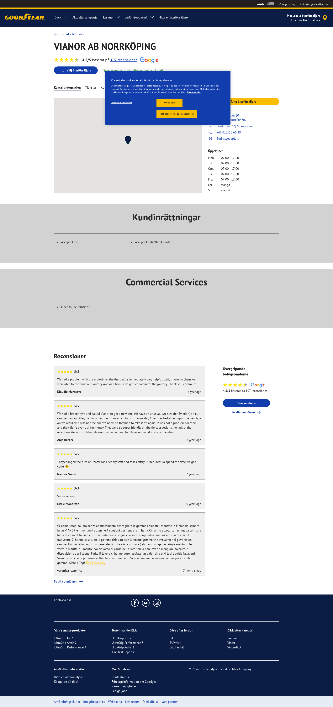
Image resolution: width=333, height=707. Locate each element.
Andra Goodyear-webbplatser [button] (314, 4)
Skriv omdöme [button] (246, 403)
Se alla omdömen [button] (243, 412)
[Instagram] (157, 603)
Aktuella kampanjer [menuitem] (85, 17)
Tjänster (90, 87)
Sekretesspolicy (194, 92)
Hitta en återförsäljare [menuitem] (173, 17)
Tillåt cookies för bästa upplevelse (177, 114)
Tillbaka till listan (72, 34)
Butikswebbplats (228, 138)
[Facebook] (135, 603)
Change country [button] (287, 4)
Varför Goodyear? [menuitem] (136, 17)
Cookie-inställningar (121, 102)
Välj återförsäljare (79, 70)
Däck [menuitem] (58, 17)
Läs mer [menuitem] (108, 17)
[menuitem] (260, 4)
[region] (167, 98)
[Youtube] (146, 603)
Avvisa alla (169, 102)
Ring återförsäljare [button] (243, 101)
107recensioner (123, 59)
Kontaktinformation (67, 87)
